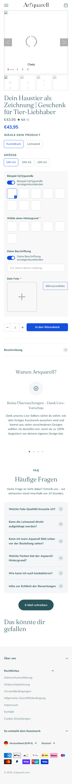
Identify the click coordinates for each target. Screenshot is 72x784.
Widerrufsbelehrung (17, 684)
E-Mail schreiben (36, 605)
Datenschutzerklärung (18, 677)
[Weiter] (64, 42)
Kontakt (9, 711)
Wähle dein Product (22, 135)
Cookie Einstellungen (17, 718)
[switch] (11, 183)
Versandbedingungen (17, 691)
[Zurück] (8, 42)
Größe (10, 155)
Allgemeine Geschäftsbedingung (24, 698)
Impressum (11, 705)
